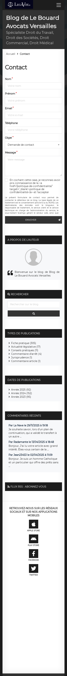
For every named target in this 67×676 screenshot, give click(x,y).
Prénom (10, 93)
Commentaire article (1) (26, 361)
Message (10, 152)
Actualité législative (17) (26, 346)
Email (8, 108)
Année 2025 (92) (21, 389)
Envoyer (30, 219)
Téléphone (11, 123)
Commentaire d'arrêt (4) (26, 354)
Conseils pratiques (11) (24, 350)
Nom (8, 79)
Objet (8, 137)
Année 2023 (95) (21, 396)
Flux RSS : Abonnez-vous (28, 486)
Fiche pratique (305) (23, 343)
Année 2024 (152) (21, 393)
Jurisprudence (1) (21, 357)
